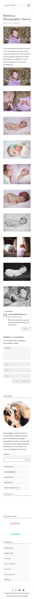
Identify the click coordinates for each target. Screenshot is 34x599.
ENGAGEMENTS (10, 472)
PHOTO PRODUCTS (11, 488)
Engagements (9, 548)
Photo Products (9, 564)
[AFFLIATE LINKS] (15, 526)
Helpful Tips (8, 553)
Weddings (7, 580)
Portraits (17, 23)
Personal (7, 558)
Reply (26, 329)
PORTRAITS (9, 477)
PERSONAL (8, 483)
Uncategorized (9, 574)
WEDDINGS (8, 467)
